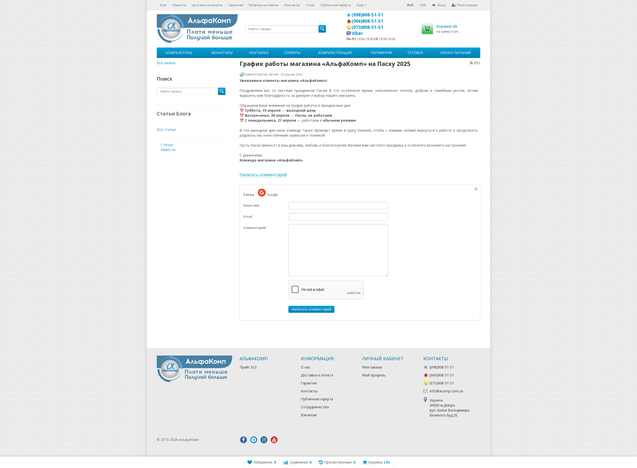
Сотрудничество (315, 407)
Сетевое (415, 52)
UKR (423, 5)
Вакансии (309, 415)
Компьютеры (179, 52)
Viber (357, 33)
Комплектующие (335, 52)
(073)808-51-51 (367, 27)
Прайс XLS (248, 367)
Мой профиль (373, 375)
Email (248, 216)
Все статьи (166, 129)
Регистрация (467, 5)
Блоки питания (455, 52)
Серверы (292, 52)
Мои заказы (372, 367)
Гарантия (235, 5)
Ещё (360, 5)
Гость (249, 194)
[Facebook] (244, 440)
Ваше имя (251, 205)
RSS (477, 62)
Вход (441, 5)
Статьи (167, 144)
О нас (310, 5)
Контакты (292, 5)
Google (272, 194)
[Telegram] (254, 440)
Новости (179, 5)
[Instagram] (264, 440)
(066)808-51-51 (367, 21)
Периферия (381, 52)
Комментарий (255, 227)
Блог (163, 5)
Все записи (166, 62)
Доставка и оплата (207, 5)
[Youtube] (274, 440)
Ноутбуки (258, 52)
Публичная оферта (336, 5)
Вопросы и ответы (263, 5)
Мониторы (222, 52)
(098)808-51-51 (367, 15)
